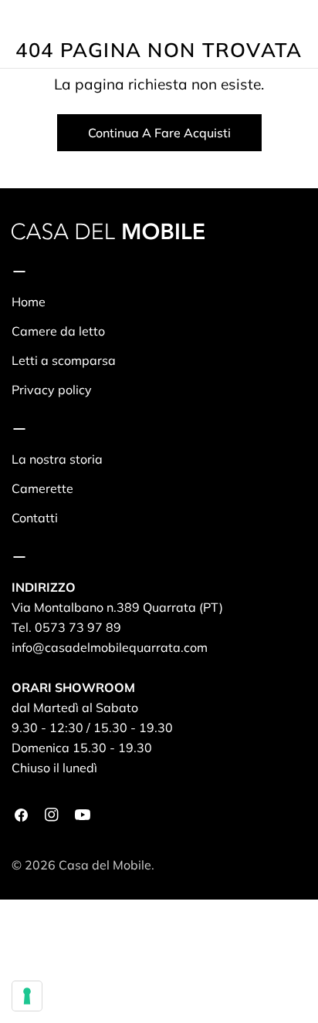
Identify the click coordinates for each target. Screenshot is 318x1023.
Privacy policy (52, 389)
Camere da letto (58, 331)
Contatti (35, 517)
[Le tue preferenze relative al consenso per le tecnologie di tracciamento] (27, 996)
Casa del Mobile (105, 865)
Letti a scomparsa (64, 360)
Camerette (42, 488)
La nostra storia (57, 459)
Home (29, 301)
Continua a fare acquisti (159, 132)
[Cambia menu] (17, 34)
